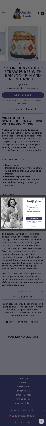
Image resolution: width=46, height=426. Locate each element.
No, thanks (34, 226)
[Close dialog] (43, 199)
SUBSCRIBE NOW (34, 219)
